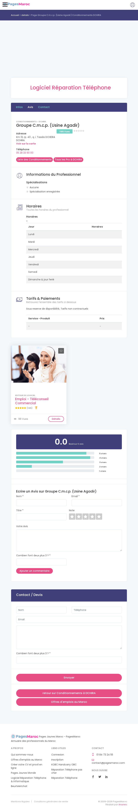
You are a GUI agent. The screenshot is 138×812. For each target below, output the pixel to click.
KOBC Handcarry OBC (64, 764)
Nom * (20, 496)
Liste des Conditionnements (34, 159)
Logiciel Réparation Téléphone (70, 87)
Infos (19, 107)
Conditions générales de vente (51, 801)
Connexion (57, 754)
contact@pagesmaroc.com (108, 763)
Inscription (57, 759)
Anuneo (122, 804)
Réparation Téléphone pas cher (66, 771)
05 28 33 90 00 (24, 152)
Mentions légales (20, 801)
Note (72, 510)
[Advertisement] (69, 54)
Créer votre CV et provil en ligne (26, 766)
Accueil (15, 15)
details (25, 15)
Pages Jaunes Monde (23, 773)
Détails (56, 419)
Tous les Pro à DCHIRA (68, 159)
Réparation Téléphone (64, 778)
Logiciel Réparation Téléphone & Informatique (28, 779)
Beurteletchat (19, 786)
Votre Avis (22, 526)
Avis (30, 107)
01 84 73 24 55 (104, 754)
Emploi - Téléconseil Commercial (32, 401)
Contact (44, 107)
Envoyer (69, 678)
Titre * (19, 510)
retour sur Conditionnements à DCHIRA (69, 693)
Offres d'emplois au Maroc (69, 702)
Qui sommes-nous (22, 754)
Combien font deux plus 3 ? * (33, 555)
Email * (76, 496)
